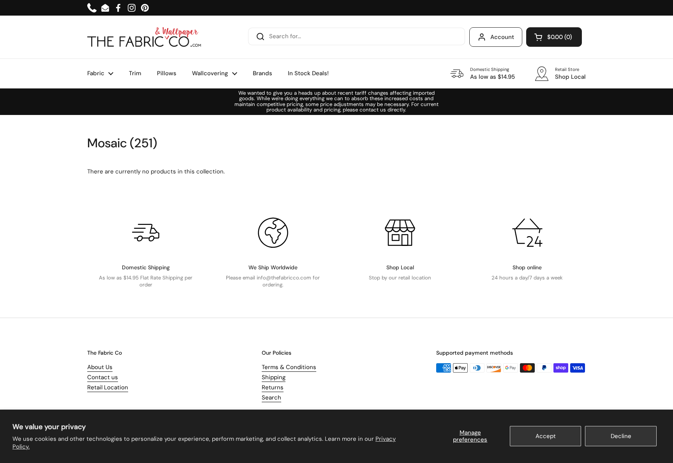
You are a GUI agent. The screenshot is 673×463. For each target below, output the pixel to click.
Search (271, 397)
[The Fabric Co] (144, 37)
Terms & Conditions (289, 367)
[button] (554, 37)
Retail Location (107, 387)
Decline (621, 436)
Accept (546, 436)
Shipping (273, 377)
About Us (100, 367)
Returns (273, 387)
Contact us (102, 377)
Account (502, 37)
